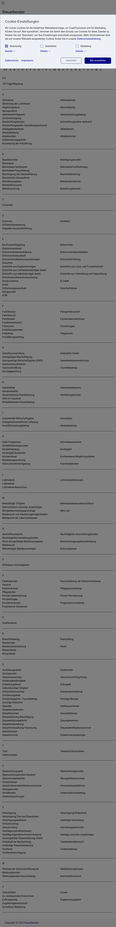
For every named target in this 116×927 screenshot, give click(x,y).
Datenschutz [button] (11, 60)
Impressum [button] (27, 60)
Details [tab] (9, 51)
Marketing (86, 46)
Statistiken (50, 46)
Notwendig (15, 46)
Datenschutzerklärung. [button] (89, 38)
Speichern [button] (71, 60)
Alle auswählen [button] (98, 60)
